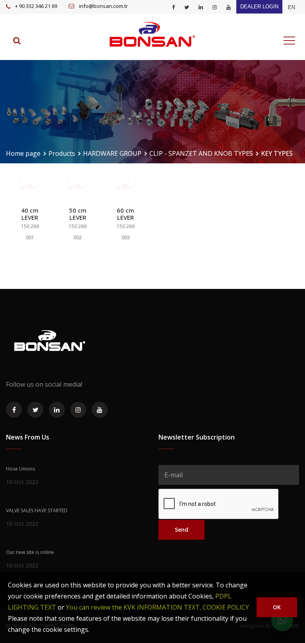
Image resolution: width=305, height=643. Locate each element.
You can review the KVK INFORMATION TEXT (133, 607)
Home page (23, 153)
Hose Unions (20, 468)
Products (61, 153)
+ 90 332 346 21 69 (36, 6)
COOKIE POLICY (226, 607)
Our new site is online (30, 552)
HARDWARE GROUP (112, 153)
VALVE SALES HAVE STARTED (37, 510)
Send (181, 529)
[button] (291, 7)
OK (277, 607)
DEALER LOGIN (259, 7)
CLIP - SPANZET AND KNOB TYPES (201, 153)
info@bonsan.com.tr (103, 6)
